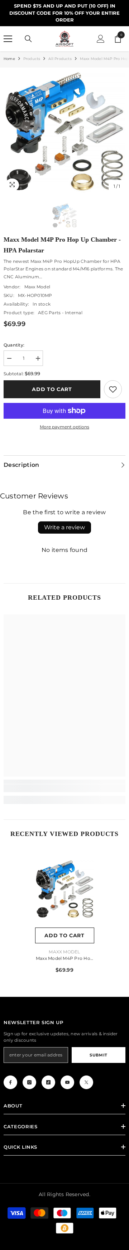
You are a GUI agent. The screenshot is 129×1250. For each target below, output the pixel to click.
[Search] (28, 38)
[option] (64, 132)
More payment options (64, 426)
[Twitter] (86, 1082)
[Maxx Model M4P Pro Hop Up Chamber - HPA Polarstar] (64, 889)
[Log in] (101, 39)
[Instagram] (29, 1082)
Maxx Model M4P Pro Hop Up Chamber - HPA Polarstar (64, 959)
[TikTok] (48, 1082)
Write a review (64, 527)
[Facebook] (10, 1082)
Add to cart (52, 389)
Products (31, 58)
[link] (113, 389)
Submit (98, 1055)
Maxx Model (37, 286)
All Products (59, 58)
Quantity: (14, 345)
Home (9, 58)
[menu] (8, 38)
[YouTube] (67, 1082)
